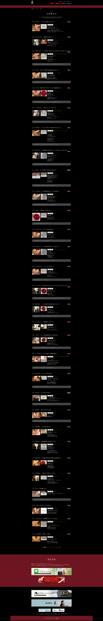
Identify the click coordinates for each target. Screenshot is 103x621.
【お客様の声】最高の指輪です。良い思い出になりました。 (43, 223)
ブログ (69, 6)
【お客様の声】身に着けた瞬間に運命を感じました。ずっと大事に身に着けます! (45, 204)
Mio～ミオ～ (60, 444)
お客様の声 (60, 1)
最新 (43, 547)
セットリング (41, 613)
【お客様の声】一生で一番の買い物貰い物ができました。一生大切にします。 (45, 260)
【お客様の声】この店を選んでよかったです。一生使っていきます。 (44, 121)
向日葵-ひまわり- (56, 491)
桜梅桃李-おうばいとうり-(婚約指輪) (65, 356)
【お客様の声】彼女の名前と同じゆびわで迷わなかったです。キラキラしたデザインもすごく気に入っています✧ (49, 298)
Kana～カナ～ (55, 213)
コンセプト (37, 6)
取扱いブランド (42, 6)
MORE (60, 547)
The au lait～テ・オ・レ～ (57, 249)
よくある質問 (64, 1)
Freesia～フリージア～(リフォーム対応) (58, 521)
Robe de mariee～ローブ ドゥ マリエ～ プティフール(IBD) (60, 130)
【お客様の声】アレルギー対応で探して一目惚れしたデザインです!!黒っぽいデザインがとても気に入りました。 (49, 64)
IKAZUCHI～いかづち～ (56, 508)
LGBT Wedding (56, 6)
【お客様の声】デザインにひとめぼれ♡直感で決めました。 (43, 240)
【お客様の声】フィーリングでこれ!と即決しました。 (42, 279)
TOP (33, 6)
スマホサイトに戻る (51, 618)
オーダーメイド (51, 6)
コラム (71, 1)
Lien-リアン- (55, 269)
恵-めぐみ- (55, 395)
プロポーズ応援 (61, 6)
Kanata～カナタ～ (56, 444)
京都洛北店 (66, 613)
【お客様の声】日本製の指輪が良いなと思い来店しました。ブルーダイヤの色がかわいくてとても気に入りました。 (50, 164)
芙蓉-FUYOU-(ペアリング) (57, 356)
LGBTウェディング (56, 613)
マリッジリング (48, 613)
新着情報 (68, 1)
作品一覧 (46, 6)
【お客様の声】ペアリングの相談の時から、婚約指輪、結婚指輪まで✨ (44, 367)
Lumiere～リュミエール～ (57, 153)
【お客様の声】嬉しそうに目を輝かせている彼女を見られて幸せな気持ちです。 (45, 185)
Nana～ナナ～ (55, 288)
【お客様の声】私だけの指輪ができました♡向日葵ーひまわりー (43, 499)
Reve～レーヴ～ (55, 232)
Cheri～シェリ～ (55, 194)
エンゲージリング (45, 613)
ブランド (38, 613)
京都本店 (63, 613)
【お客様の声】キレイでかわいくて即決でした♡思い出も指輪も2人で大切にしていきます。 (47, 144)
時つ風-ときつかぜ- (56, 376)
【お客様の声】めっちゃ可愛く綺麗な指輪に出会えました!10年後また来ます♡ (45, 347)
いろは (64, 521)
